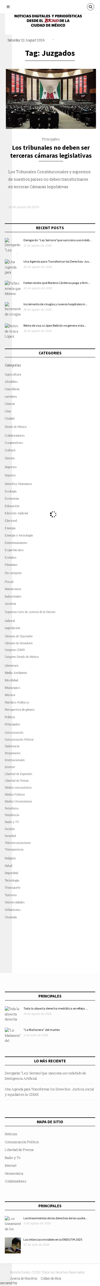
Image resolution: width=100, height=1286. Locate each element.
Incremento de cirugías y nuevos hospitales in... (55, 304)
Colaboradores (15, 435)
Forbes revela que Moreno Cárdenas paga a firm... (56, 283)
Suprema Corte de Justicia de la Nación (30, 612)
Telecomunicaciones (18, 843)
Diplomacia (12, 746)
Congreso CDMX (15, 650)
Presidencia (12, 815)
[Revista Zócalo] (52, 22)
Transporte (12, 887)
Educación (12, 506)
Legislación (12, 628)
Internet (11, 1165)
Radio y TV (12, 822)
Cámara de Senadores (19, 643)
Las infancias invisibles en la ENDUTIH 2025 (52, 1239)
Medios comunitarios (18, 787)
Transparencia (14, 849)
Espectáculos (14, 550)
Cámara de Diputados (19, 636)
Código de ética (51, 1278)
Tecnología (12, 880)
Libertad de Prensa (17, 780)
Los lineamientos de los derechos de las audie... (55, 1218)
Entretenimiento (16, 543)
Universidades (15, 902)
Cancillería (12, 389)
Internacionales (15, 760)
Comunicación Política (19, 739)
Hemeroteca (13, 589)
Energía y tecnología (19, 535)
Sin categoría (13, 573)
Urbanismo (13, 910)
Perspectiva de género (20, 709)
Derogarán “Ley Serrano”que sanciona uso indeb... (57, 240)
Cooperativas (14, 443)
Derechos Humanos (18, 484)
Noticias (11, 1133)
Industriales (13, 596)
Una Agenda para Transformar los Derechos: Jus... (57, 261)
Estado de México (16, 427)
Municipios (12, 688)
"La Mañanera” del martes (41, 1030)
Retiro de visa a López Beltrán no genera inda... (54, 325)
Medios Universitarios (18, 801)
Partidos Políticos (17, 702)
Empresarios (12, 753)
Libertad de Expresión (18, 774)
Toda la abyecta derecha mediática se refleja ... (55, 1008)
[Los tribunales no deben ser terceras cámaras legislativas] (51, 127)
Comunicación (14, 732)
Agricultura (13, 374)
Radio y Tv (13, 1157)
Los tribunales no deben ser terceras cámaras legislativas (51, 151)
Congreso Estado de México (22, 657)
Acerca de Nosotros (23, 1278)
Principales (51, 139)
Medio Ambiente (16, 673)
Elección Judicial (16, 513)
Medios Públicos (15, 794)
